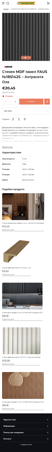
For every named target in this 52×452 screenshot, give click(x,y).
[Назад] (23, 58)
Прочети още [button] (7, 147)
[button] (8, 3)
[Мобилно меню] (3, 3)
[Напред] (29, 58)
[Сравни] (47, 102)
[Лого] (26, 3)
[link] (13, 119)
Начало (6, 9)
